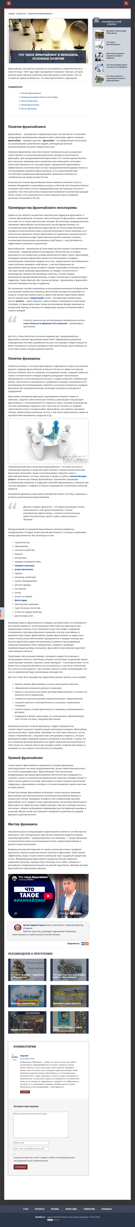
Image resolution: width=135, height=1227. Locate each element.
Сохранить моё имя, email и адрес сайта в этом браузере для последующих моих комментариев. (44, 1159)
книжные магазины (24, 565)
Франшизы (107, 1209)
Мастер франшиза (29, 109)
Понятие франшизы (29, 101)
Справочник (89, 1209)
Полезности (21, 13)
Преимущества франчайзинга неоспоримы (39, 97)
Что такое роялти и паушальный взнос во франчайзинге (69, 976)
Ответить (25, 1092)
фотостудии (21, 600)
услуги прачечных (24, 569)
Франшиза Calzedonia (22, 1029)
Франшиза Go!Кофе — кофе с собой (67, 1028)
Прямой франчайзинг (30, 105)
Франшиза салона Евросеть (67, 1003)
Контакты (39, 1209)
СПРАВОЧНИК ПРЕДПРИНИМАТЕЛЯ (40, 13)
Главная (11, 13)
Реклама (55, 1209)
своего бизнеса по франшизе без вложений (45, 323)
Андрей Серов (37, 925)
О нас (25, 1209)
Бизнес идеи (71, 1209)
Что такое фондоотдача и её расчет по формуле (116, 66)
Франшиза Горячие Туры (23, 1003)
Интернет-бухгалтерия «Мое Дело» (116, 32)
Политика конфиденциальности (74, 1220)
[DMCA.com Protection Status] (53, 1220)
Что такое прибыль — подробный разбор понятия (27, 976)
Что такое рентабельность (113, 43)
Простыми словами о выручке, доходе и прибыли (115, 55)
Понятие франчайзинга (31, 93)
